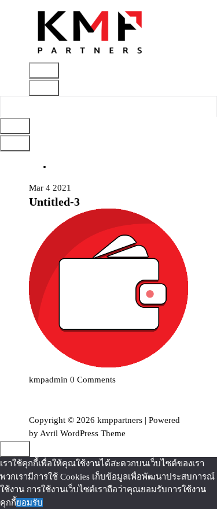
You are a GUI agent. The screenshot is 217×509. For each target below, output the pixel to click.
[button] (90, 30)
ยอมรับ (29, 502)
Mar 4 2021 (50, 187)
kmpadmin (48, 379)
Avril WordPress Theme (83, 433)
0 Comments (93, 379)
